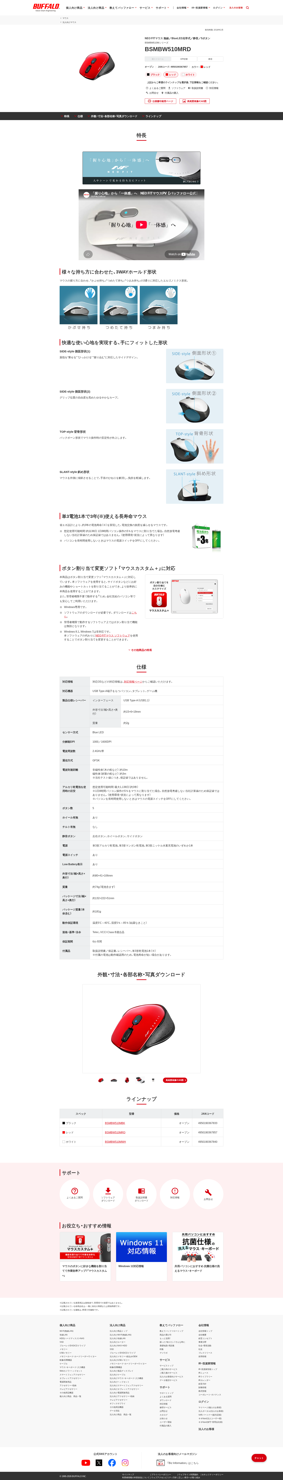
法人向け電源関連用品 (119, 1392)
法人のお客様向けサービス (171, 1376)
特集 (162, 1349)
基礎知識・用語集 (167, 1345)
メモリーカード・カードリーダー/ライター (78, 1356)
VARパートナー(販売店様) (209, 1414)
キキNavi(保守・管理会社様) (210, 1421)
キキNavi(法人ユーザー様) (210, 1418)
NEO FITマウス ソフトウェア (112, 635)
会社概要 (202, 1334)
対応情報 (164, 1403)
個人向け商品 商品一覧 (70, 1396)
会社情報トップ (205, 1330)
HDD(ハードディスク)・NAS (72, 1338)
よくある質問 (165, 1396)
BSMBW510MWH (115, 1142)
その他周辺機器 (66, 1392)
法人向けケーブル (117, 1374)
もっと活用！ (165, 1338)
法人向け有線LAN (117, 1338)
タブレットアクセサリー (70, 1378)
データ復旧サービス (168, 1380)
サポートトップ (166, 1392)
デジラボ (164, 1352)
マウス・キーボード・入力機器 (72, 1367)
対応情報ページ (133, 681)
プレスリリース (205, 1352)
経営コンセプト (205, 1338)
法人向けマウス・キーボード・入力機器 (126, 1378)
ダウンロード (165, 1400)
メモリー (63, 1349)
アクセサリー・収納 (68, 1385)
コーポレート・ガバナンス (209, 1394)
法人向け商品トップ (118, 1330)
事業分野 (202, 1341)
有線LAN (63, 1334)
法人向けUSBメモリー (120, 1359)
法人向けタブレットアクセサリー (124, 1388)
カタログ (164, 1414)
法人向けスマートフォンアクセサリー (126, 1385)
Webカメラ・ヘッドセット (71, 1370)
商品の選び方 (165, 1334)
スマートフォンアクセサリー (72, 1374)
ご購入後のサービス (168, 1372)
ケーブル (63, 1363)
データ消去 (115, 1410)
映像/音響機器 (66, 1359)
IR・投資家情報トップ (207, 1369)
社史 (200, 1349)
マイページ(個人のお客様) (209, 1407)
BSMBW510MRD (115, 1132)
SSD (62, 1341)
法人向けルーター (117, 1341)
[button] (175, 1080)
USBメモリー (66, 1352)
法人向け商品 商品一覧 (120, 1414)
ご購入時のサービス (168, 1369)
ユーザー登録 (165, 1421)
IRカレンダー (204, 1380)
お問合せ (164, 1410)
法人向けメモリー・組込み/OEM (123, 1356)
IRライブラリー (205, 1376)
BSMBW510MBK (115, 1123)
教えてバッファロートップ (171, 1330)
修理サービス (165, 1407)
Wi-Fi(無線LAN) (66, 1330)
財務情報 (202, 1387)
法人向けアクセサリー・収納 (122, 1396)
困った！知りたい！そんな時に (172, 1341)
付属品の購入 (165, 1425)
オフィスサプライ (117, 1403)
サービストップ (166, 1365)
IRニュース (203, 1372)
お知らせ (164, 1418)
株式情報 (202, 1390)
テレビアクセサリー (68, 1388)
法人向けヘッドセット (119, 1381)
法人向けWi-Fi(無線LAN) (120, 1334)
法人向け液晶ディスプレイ (121, 1370)
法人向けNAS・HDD (118, 1345)
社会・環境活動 (204, 1345)
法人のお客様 (206, 1429)
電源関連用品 (65, 1381)
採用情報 (202, 1356)
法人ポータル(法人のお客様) (210, 1410)
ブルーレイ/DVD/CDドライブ (72, 1345)
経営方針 (202, 1383)
